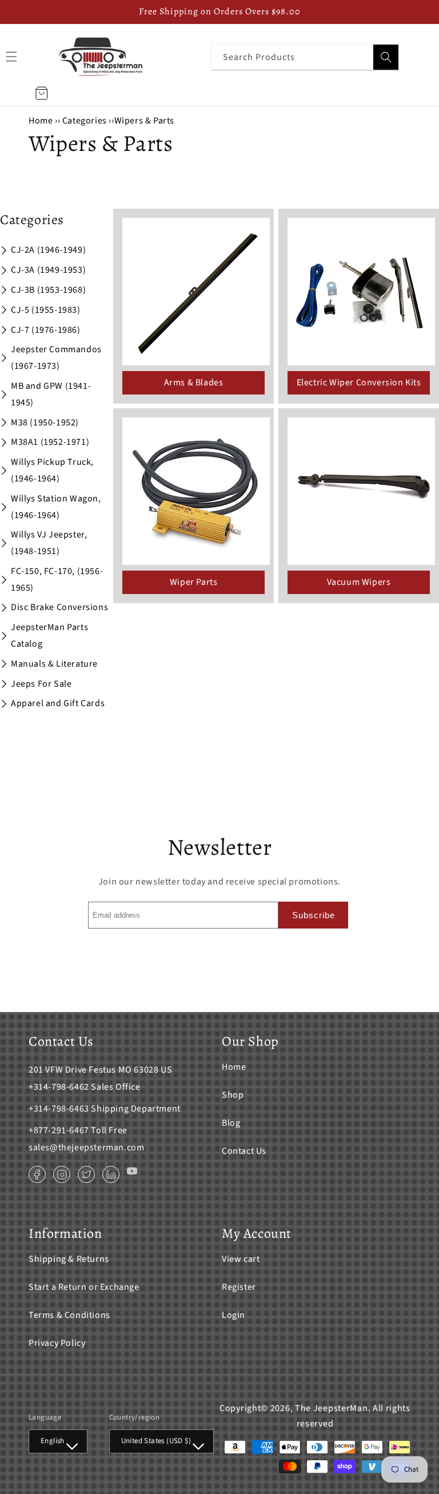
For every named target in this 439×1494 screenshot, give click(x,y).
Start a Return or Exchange (84, 1287)
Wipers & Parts (144, 120)
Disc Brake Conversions (59, 607)
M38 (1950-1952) (45, 422)
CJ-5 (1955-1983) (46, 310)
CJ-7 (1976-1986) (46, 330)
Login (233, 1315)
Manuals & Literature (54, 664)
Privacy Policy (57, 1343)
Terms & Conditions (69, 1315)
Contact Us (244, 1151)
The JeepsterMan (331, 1408)
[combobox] (305, 57)
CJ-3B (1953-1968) (48, 290)
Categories (85, 120)
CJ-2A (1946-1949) (48, 250)
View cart (241, 1259)
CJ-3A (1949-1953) (48, 270)
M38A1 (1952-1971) (50, 442)
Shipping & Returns (69, 1259)
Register (239, 1287)
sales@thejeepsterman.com (86, 1147)
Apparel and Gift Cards (58, 703)
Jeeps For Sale (41, 684)
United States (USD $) (156, 1441)
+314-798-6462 (59, 1087)
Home (41, 120)
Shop (233, 1095)
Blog (231, 1123)
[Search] (385, 57)
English (53, 1441)
